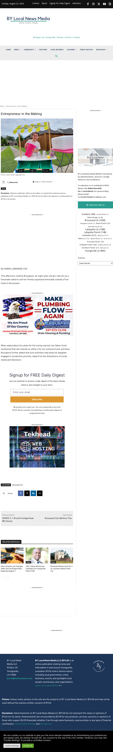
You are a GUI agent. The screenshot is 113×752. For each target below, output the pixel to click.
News (2, 106)
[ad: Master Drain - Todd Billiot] (37, 335)
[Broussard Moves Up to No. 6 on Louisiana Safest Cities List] (61, 556)
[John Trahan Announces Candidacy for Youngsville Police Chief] (37, 556)
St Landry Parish (95, 242)
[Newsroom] (4, 182)
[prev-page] (2, 577)
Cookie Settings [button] (12, 746)
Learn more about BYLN (46, 685)
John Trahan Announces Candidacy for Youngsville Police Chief (35, 568)
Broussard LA (18, 485)
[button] (56, 56)
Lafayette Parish (95, 232)
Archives (81, 258)
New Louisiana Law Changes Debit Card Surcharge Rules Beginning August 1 (12, 568)
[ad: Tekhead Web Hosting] (37, 466)
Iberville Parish (95, 226)
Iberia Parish (103, 223)
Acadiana (88, 214)
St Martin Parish (88, 244)
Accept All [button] (27, 746)
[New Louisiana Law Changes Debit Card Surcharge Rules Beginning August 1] (12, 556)
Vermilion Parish (90, 247)
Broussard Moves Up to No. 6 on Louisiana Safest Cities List (61, 568)
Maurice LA (103, 235)
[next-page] (7, 577)
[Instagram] (93, 4)
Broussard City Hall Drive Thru (58, 518)
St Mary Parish (104, 245)
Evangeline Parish (87, 223)
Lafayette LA (95, 229)
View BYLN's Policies (25, 724)
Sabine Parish (96, 239)
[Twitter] (99, 4)
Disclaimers (46, 724)
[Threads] (110, 4)
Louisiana (89, 235)
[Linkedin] (33, 493)
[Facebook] (88, 4)
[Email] (39, 493)
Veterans (104, 248)
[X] (27, 493)
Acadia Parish (102, 214)
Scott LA (108, 239)
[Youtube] (104, 4)
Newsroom (13, 182)
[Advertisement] (56, 84)
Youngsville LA (95, 250)
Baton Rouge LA (95, 217)
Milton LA (83, 238)
